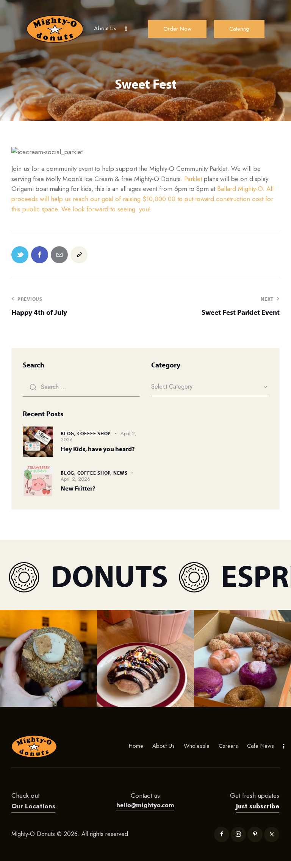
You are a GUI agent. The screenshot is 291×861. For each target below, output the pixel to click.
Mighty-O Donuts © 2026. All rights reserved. (71, 834)
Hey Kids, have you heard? (98, 449)
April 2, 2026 (75, 479)
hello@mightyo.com (145, 805)
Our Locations (33, 806)
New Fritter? (78, 488)
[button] (48, 658)
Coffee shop (94, 433)
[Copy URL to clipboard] (79, 254)
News (120, 473)
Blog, (69, 433)
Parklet (193, 178)
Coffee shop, (95, 473)
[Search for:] (81, 386)
